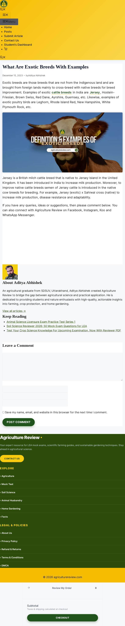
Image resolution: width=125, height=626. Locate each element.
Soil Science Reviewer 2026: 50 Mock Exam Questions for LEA (47, 326)
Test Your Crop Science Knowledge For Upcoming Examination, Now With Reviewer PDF (64, 330)
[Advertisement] (62, 241)
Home (8, 27)
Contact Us (11, 40)
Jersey (95, 92)
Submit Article (13, 36)
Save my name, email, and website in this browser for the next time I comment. (56, 412)
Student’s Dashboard (18, 44)
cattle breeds (61, 92)
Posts (8, 31)
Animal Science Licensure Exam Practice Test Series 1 (41, 321)
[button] (2, 9)
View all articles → (14, 311)
